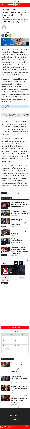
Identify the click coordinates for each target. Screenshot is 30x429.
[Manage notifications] (26, 426)
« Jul (14, 353)
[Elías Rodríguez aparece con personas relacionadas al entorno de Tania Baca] (5, 241)
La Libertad (4, 195)
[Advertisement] (15, 303)
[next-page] (5, 258)
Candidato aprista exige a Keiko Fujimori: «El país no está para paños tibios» (19, 204)
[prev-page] (2, 258)
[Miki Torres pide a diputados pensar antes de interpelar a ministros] (5, 388)
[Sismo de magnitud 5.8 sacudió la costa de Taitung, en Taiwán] (5, 378)
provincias (18, 195)
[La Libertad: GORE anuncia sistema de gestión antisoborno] (5, 213)
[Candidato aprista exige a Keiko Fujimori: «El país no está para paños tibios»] (5, 204)
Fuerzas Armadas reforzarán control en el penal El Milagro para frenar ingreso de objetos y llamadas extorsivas (19, 367)
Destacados (4, 254)
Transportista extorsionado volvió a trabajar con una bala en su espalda (19, 231)
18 (7, 346)
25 (7, 348)
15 (22, 343)
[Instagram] (15, 419)
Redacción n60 (11, 26)
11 (7, 343)
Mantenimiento (11, 195)
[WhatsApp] (9, 35)
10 (3, 343)
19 (11, 346)
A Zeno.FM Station (5, 280)
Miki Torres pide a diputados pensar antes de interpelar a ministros (19, 388)
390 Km (9, 193)
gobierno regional (21, 193)
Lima (3, 235)
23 (26, 346)
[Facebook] (11, 1)
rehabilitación (24, 195)
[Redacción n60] (4, 27)
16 (26, 343)
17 (3, 346)
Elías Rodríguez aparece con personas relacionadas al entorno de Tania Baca (19, 240)
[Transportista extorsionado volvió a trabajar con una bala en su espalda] (5, 232)
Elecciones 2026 (5, 207)
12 (11, 343)
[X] (15, 1)
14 (18, 343)
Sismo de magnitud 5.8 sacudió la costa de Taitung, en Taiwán (19, 379)
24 (3, 348)
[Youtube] (18, 1)
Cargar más (14, 407)
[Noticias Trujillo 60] (15, 4)
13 (15, 343)
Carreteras (14, 193)
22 (22, 346)
